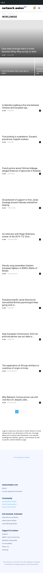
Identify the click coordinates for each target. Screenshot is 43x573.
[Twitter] (34, 567)
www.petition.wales (9, 501)
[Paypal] (26, 567)
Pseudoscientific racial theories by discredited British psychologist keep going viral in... (20, 302)
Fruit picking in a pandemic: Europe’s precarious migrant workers (19, 137)
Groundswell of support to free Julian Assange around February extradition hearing (20, 202)
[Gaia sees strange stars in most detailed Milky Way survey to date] (21, 38)
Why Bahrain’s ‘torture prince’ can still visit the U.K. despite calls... (20, 398)
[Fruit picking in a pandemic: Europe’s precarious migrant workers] (21, 124)
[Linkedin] (17, 567)
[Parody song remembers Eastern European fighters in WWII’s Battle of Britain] (21, 253)
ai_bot (4, 55)
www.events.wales (9, 507)
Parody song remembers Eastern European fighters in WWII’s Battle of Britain (19, 268)
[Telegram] (30, 567)
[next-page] (25, 411)
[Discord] (8, 567)
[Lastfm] (12, 567)
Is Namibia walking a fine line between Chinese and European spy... (20, 106)
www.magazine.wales (21, 457)
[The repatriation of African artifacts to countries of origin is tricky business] (21, 353)
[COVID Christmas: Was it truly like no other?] (17, 71)
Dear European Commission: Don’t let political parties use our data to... (20, 335)
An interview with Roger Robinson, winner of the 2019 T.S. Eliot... (18, 235)
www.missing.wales (9, 504)
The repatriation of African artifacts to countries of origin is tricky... (20, 366)
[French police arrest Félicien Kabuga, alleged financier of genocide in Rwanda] (21, 156)
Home (4, 14)
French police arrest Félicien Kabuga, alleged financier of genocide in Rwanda (21, 169)
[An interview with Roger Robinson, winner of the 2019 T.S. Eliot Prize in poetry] (21, 221)
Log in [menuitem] (3, 2)
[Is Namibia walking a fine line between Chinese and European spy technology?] (21, 92)
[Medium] (21, 567)
